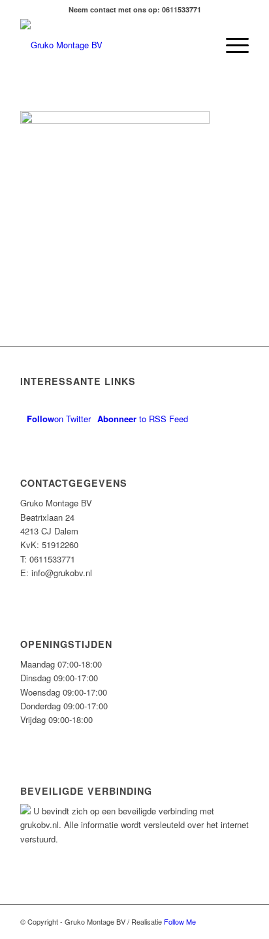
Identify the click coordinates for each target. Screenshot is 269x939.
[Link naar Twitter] (239, 921)
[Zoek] (200, 45)
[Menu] (231, 45)
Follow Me (180, 921)
